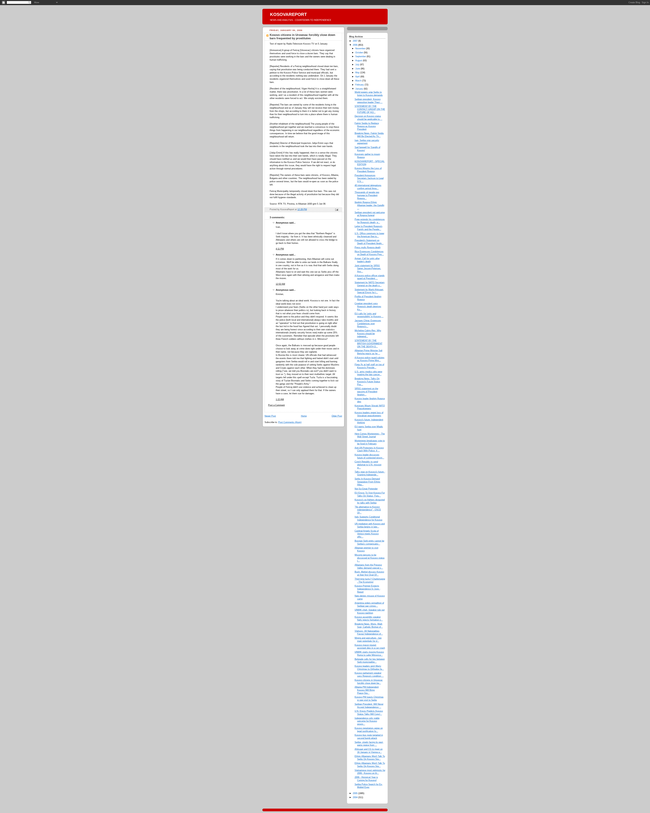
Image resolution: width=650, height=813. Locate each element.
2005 (355, 793)
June (358, 69)
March (358, 81)
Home (304, 416)
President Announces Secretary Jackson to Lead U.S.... (369, 178)
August (359, 60)
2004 (355, 797)
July (357, 64)
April (357, 76)
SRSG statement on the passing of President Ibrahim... (366, 391)
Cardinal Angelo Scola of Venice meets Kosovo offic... (367, 534)
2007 (355, 41)
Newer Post (270, 416)
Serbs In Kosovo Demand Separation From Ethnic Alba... (367, 482)
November (360, 48)
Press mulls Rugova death (368, 247)
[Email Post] (336, 209)
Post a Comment (276, 405)
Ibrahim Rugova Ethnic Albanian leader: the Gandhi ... (369, 205)
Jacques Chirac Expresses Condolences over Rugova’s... (368, 323)
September (361, 56)
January (359, 89)
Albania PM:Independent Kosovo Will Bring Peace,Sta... (367, 690)
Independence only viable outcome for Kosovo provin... (367, 721)
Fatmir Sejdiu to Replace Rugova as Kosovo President (367, 126)
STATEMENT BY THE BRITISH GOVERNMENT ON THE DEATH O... (368, 343)
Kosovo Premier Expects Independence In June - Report (367, 589)
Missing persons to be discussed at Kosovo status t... (370, 558)
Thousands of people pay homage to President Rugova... (367, 195)
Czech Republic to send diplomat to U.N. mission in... (368, 465)
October (359, 52)
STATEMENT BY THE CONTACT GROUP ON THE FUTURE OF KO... (370, 109)
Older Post (337, 416)
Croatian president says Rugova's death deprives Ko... (368, 306)
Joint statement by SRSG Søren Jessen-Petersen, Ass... (368, 268)
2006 (355, 45)
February (360, 85)
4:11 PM (280, 249)
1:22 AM (280, 399)
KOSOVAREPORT (288, 14)
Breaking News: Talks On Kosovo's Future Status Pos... (367, 381)
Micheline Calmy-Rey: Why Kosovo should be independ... (368, 333)
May (357, 72)
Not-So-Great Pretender (366, 489)
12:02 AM (280, 284)
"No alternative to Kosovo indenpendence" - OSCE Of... (368, 510)
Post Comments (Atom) (289, 422)
